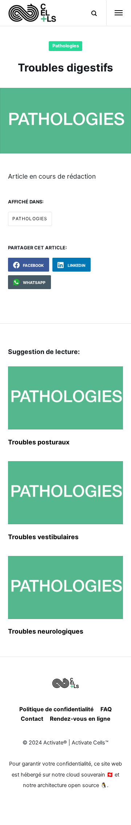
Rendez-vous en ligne (80, 718)
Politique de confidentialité (56, 709)
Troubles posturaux (39, 442)
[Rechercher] (90, 13)
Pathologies (65, 45)
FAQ (106, 709)
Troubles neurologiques (45, 631)
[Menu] (114, 13)
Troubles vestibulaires (43, 537)
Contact (32, 718)
